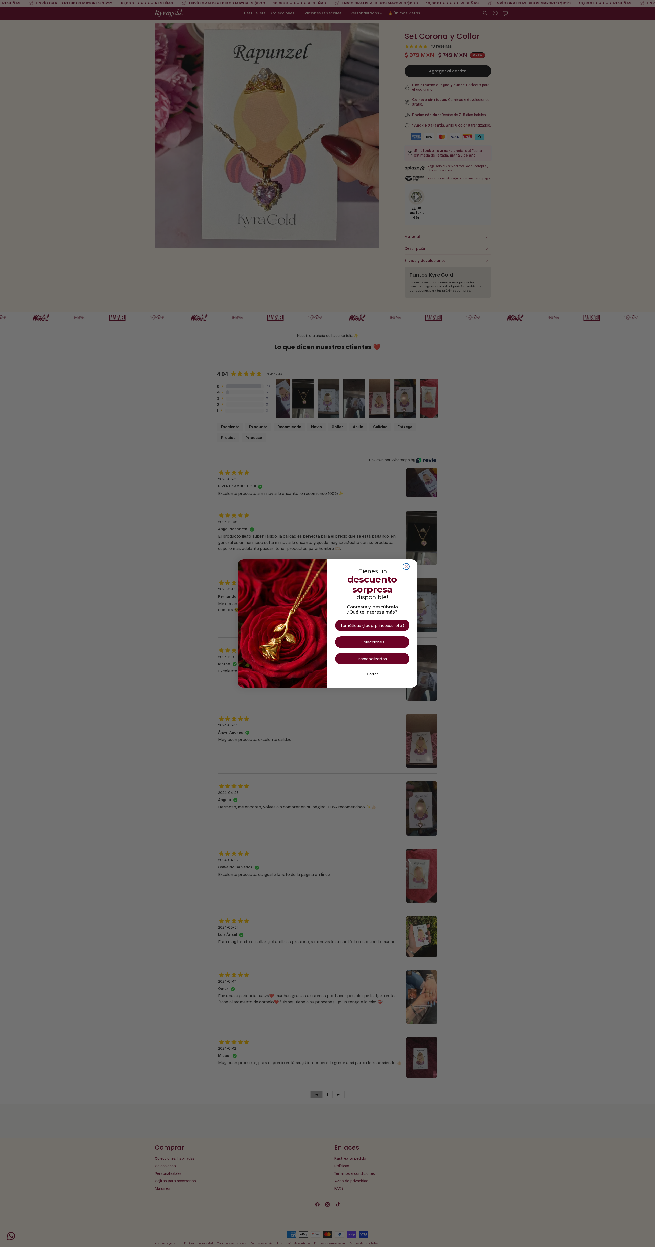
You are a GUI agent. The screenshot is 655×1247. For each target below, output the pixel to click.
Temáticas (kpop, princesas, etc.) (372, 625)
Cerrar (372, 674)
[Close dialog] (406, 566)
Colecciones (372, 642)
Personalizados (372, 658)
